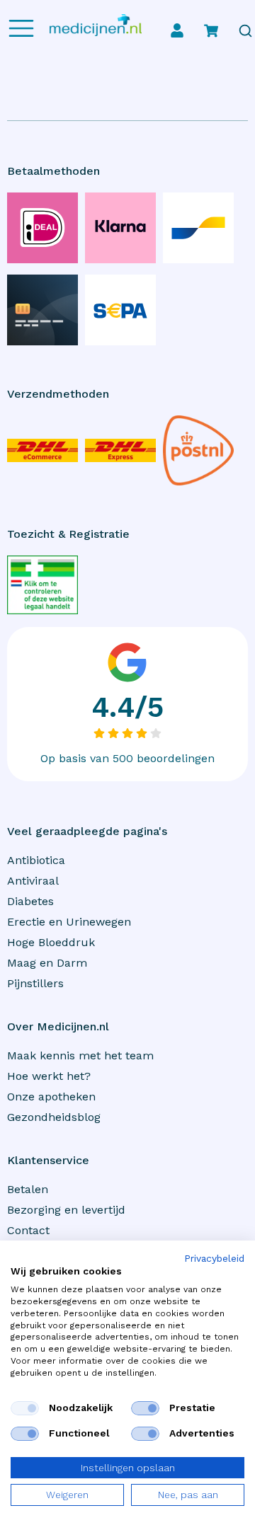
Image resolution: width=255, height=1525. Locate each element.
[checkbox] (25, 1408)
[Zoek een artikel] (245, 30)
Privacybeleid (214, 1259)
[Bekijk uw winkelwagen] (211, 30)
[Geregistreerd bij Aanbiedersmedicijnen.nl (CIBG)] (42, 585)
